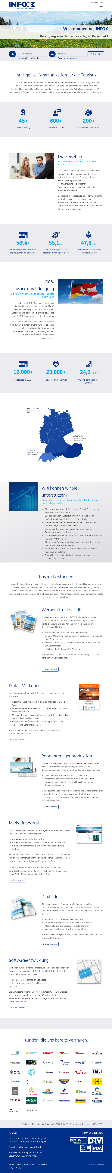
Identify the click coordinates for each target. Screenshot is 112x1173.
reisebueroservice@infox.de (29, 1147)
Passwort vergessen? (67, 58)
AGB (19, 1165)
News (18, 1168)
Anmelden (97, 54)
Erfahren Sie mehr (50, 669)
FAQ (11, 1168)
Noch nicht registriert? (28, 58)
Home (11, 1165)
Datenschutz (42, 1165)
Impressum (29, 1165)
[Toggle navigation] (101, 7)
